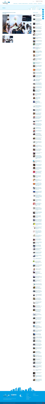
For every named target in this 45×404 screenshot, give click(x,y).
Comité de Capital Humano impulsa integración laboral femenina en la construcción (38, 246)
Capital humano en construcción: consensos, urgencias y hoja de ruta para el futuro (39, 121)
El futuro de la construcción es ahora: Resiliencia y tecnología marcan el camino (39, 242)
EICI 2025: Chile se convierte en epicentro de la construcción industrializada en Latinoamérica (39, 284)
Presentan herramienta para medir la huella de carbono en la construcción (39, 38)
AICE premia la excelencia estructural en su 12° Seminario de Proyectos (39, 256)
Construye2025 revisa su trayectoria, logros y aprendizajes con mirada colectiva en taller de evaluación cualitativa (39, 272)
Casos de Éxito (27, 398)
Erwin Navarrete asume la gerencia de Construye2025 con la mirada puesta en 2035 (39, 239)
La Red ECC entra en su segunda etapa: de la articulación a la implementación (39, 63)
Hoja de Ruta (20, 3)
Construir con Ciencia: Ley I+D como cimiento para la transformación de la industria (39, 359)
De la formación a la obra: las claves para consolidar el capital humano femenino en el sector (39, 87)
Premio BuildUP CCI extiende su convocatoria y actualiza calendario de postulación (39, 70)
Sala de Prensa (27, 399)
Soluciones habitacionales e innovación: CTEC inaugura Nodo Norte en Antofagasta (38, 334)
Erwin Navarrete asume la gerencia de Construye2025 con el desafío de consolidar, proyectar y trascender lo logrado (39, 204)
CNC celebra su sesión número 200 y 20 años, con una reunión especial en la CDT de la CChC (39, 337)
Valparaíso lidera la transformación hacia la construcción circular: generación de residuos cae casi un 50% (39, 102)
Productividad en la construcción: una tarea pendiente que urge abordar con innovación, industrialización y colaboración (39, 326)
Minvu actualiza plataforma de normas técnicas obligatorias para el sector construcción (39, 31)
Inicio (33, 1)
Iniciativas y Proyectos (28, 397)
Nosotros (27, 395)
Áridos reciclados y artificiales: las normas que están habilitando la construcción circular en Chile (39, 73)
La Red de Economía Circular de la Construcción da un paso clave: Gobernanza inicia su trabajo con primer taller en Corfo (38, 318)
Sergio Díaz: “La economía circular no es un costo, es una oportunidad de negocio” (38, 269)
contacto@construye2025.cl (36, 395)
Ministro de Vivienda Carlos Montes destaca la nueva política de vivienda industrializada (39, 165)
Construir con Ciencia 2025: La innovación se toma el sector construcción (39, 370)
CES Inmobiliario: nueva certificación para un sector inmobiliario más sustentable (38, 128)
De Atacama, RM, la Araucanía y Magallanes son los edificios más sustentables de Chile (39, 252)
